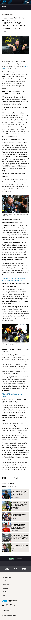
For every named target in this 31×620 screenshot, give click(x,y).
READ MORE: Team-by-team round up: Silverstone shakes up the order (14, 277)
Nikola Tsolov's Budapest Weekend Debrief (18, 524)
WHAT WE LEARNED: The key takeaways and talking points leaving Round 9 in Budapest (18, 547)
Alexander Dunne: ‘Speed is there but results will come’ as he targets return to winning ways (19, 514)
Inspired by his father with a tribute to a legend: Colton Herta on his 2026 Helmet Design (19, 503)
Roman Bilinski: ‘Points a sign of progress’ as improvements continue (18, 557)
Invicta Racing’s (7, 68)
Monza (4, 6)
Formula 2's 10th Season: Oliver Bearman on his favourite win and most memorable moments (18, 535)
